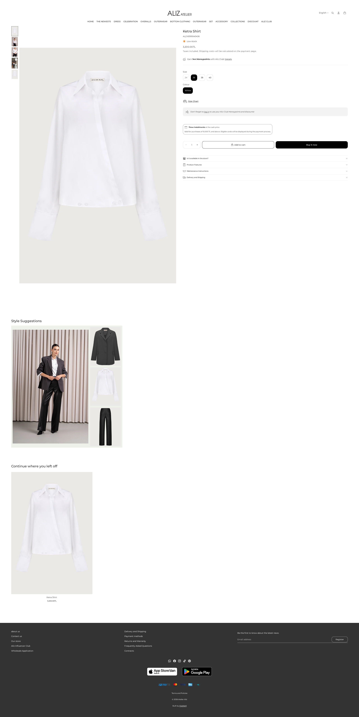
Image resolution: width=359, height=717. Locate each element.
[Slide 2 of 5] (15, 41)
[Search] (333, 13)
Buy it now (311, 145)
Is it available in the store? (197, 158)
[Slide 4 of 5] (15, 63)
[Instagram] (179, 661)
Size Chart (193, 101)
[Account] (338, 13)
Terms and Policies (179, 693)
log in (206, 112)
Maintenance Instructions (197, 171)
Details (228, 59)
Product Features (194, 165)
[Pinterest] (189, 661)
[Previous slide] (3, 3)
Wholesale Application (22, 650)
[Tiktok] (184, 661)
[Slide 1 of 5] (15, 31)
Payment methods (133, 636)
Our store (16, 641)
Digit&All (183, 706)
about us (15, 631)
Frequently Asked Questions (138, 646)
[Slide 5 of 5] (15, 74)
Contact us (16, 636)
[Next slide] (356, 3)
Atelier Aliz (182, 699)
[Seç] (88, 589)
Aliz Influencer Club (20, 646)
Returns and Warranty (135, 641)
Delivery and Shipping (196, 177)
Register (340, 639)
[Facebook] (174, 661)
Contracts (129, 650)
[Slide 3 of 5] (15, 52)
